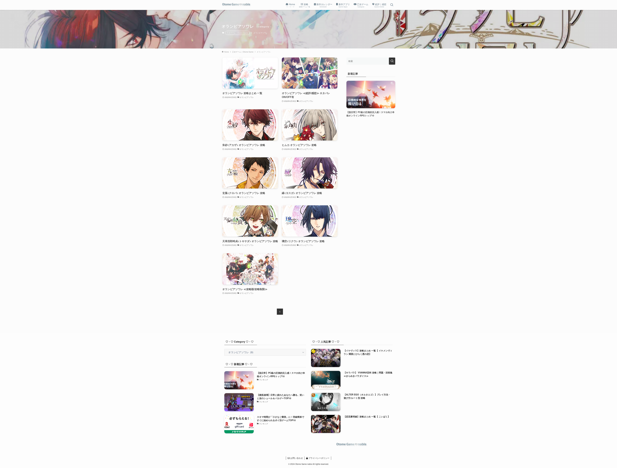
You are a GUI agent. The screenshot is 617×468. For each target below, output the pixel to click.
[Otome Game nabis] (237, 5)
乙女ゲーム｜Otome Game (237, 32)
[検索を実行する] (392, 61)
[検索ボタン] (391, 5)
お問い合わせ (296, 457)
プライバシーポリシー (318, 457)
